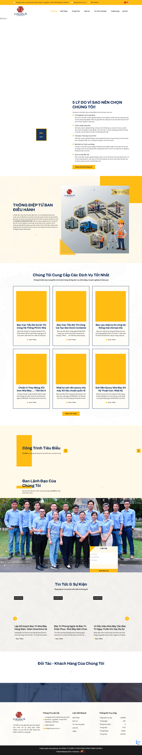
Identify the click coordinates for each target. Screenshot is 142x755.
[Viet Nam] (125, 2)
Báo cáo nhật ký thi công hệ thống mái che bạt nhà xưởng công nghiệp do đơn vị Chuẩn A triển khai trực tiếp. (111, 326)
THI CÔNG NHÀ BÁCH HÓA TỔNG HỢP (128, 451)
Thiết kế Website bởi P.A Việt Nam (67, 751)
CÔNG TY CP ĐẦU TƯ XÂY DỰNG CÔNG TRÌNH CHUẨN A (82, 748)
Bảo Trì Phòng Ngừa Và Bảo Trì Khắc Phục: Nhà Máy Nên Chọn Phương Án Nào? (31, 628)
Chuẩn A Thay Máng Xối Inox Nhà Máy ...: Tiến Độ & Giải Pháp (31, 389)
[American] (128, 2)
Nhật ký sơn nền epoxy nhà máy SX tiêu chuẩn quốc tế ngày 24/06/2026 (71, 389)
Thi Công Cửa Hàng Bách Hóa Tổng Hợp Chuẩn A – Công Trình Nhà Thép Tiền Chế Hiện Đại (102, 451)
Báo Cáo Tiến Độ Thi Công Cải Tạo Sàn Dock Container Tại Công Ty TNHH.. (71, 326)
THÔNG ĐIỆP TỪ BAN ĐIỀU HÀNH (33, 207)
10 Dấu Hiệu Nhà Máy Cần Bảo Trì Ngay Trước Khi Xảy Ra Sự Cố (70, 628)
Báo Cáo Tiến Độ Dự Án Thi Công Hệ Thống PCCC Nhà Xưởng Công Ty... (31, 326)
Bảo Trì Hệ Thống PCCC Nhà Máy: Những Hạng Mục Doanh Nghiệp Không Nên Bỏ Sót (109, 628)
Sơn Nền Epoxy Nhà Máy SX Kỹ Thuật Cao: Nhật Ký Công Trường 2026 (110, 389)
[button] (139, 451)
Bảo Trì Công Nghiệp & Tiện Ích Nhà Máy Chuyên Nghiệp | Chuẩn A (76, 450)
